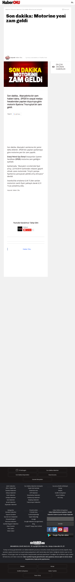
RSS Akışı (60, 497)
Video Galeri (10, 531)
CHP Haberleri (33, 493)
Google (33, 519)
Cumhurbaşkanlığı (33, 514)
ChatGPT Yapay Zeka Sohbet (33, 526)
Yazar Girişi (37, 575)
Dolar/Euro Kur (33, 490)
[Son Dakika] (11, 2)
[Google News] (17, 114)
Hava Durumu (52, 475)
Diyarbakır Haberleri (11, 504)
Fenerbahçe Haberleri (33, 495)
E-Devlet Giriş (33, 512)
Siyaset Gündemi (11, 514)
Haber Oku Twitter (55, 529)
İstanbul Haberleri (10, 490)
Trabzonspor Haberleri (33, 502)
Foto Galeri (11, 528)
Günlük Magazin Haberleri (10, 524)
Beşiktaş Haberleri (33, 500)
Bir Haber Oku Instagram (65, 529)
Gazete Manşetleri (37, 479)
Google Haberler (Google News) (33, 521)
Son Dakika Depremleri (22, 475)
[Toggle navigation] (46, 2)
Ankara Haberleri (11, 493)
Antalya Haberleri (11, 497)
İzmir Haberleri (10, 495)
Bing (33, 524)
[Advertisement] (37, 39)
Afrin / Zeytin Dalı (11, 488)
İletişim (60, 490)
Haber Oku (27, 249)
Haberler (7, 9)
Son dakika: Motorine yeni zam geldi (32, 9)
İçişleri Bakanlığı (33, 517)
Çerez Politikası (60, 495)
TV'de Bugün (22, 470)
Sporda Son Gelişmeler (11, 517)
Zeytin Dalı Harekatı (33, 488)
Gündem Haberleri (10, 512)
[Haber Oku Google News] (60, 535)
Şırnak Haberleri (10, 502)
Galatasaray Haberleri (33, 497)
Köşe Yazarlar (11, 526)
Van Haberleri (11, 500)
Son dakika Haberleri (52, 470)
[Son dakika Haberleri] (37, 543)
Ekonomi (66, 9)
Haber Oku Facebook (49, 529)
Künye (60, 488)
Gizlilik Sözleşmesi (60, 493)
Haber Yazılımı (52, 571)
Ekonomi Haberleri (16, 9)
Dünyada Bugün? (11, 519)
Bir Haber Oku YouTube (60, 529)
